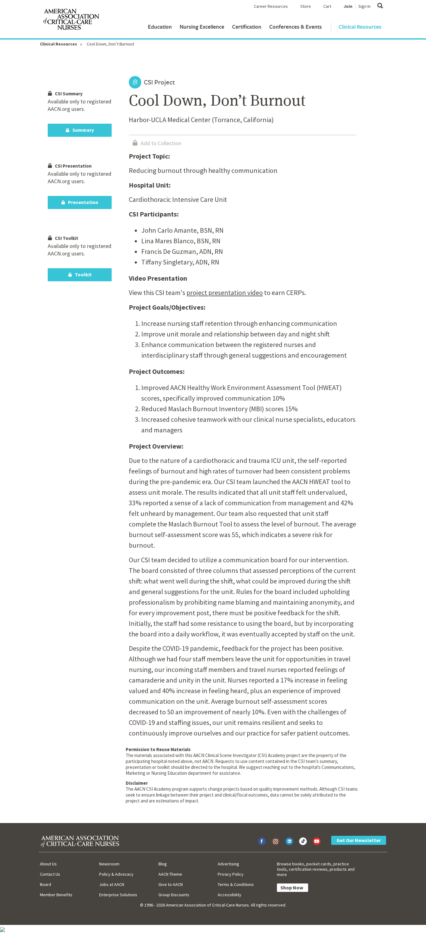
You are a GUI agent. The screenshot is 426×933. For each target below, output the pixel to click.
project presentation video (224, 292)
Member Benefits (56, 894)
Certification (246, 26)
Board (45, 884)
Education (160, 26)
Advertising (228, 864)
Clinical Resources (360, 26)
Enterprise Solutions (118, 894)
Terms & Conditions (236, 884)
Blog (162, 864)
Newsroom (109, 864)
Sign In (364, 6)
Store (305, 6)
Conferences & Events (295, 26)
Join (348, 6)
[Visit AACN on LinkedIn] (289, 841)
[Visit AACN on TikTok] (303, 841)
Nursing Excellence (202, 26)
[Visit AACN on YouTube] (317, 841)
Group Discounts (173, 894)
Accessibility (229, 894)
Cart (327, 6)
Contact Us (50, 874)
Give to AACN (170, 884)
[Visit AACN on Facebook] (262, 841)
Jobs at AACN (111, 884)
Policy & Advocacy (116, 874)
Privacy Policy (231, 874)
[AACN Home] (70, 20)
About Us (48, 864)
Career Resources (271, 6)
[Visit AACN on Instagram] (275, 841)
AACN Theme (170, 874)
